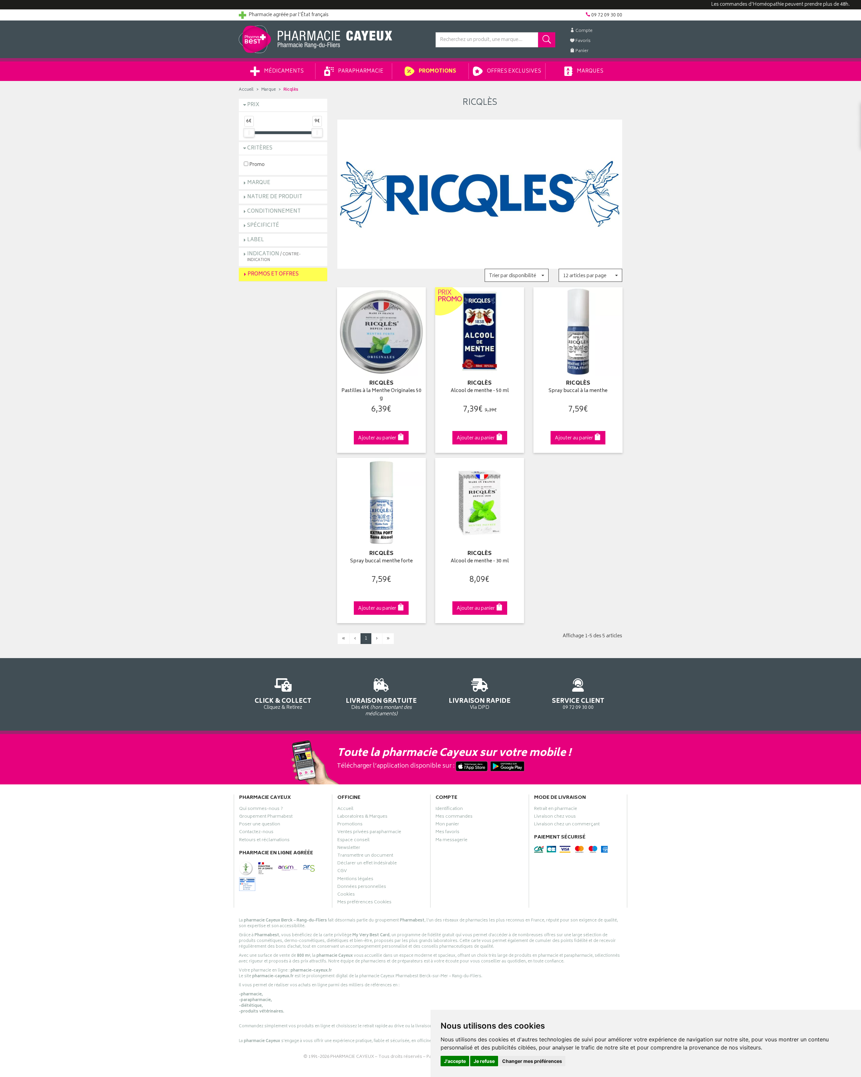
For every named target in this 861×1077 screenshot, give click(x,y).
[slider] (249, 132)
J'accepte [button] (455, 1061)
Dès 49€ (381, 706)
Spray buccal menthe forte (381, 561)
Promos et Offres (273, 274)
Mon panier (447, 825)
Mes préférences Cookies (364, 903)
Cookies (346, 895)
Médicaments (283, 71)
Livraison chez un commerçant (567, 825)
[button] (516, 275)
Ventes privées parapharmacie (369, 832)
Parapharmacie (360, 71)
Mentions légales (355, 879)
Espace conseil (353, 840)
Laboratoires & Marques (362, 817)
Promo (256, 164)
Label (255, 240)
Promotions (437, 71)
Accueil (246, 89)
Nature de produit (274, 197)
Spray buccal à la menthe (578, 391)
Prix (253, 105)
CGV (342, 871)
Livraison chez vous (555, 817)
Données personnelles (361, 887)
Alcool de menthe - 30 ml (480, 561)
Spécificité (263, 225)
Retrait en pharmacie (555, 809)
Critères (259, 148)
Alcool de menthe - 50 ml (480, 391)
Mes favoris (447, 832)
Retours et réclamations (264, 840)
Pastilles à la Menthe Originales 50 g (381, 394)
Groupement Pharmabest (266, 817)
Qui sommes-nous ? (261, 809)
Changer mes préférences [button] (532, 1061)
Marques (589, 71)
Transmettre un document (365, 856)
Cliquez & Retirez (283, 703)
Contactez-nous (256, 832)
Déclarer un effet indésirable (367, 864)
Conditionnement (274, 211)
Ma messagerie (451, 840)
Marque (268, 89)
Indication (274, 256)
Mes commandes (454, 817)
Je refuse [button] (484, 1061)
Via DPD (480, 703)
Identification (449, 809)
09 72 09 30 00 (578, 703)
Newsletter (348, 848)
